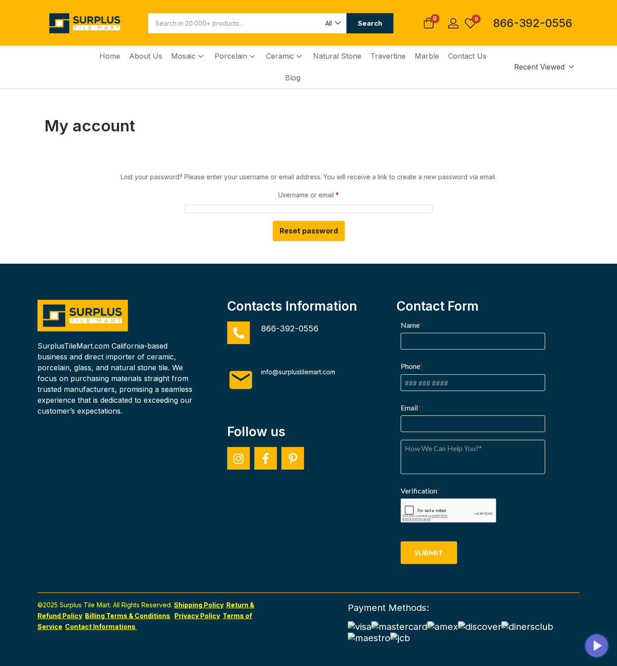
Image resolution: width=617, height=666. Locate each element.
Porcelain (232, 56)
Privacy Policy (197, 615)
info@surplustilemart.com (298, 372)
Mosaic (184, 56)
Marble (427, 56)
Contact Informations (101, 626)
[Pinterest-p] (292, 458)
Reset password (309, 230)
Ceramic (281, 56)
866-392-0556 (532, 23)
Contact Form (438, 306)
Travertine (388, 56)
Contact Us (467, 56)
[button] (332, 23)
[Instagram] (238, 458)
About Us (145, 56)
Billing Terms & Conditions (127, 615)
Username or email (308, 194)
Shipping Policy (199, 605)
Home (109, 56)
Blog (292, 77)
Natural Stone (337, 56)
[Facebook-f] (265, 458)
